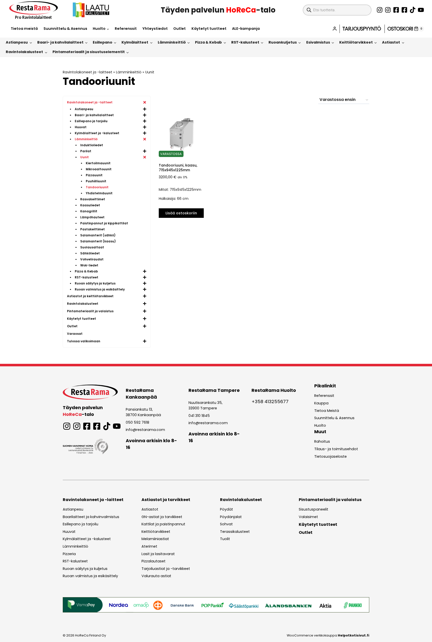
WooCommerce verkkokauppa (328, 635)
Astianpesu (17, 42)
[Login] (334, 28)
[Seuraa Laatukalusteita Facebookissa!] (404, 10)
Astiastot (391, 42)
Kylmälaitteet (135, 42)
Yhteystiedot (155, 28)
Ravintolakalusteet (24, 51)
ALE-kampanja (246, 28)
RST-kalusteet (245, 42)
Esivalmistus (318, 42)
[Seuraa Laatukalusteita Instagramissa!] (388, 10)
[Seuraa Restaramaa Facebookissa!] (396, 10)
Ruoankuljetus (282, 42)
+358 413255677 (270, 401)
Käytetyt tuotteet (209, 28)
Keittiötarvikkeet (356, 42)
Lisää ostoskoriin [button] (181, 213)
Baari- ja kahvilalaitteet (60, 42)
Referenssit (126, 28)
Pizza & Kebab (208, 42)
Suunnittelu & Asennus (65, 28)
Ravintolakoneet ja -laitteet (87, 72)
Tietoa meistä (24, 28)
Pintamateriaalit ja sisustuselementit (88, 51)
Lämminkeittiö (172, 42)
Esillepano (102, 42)
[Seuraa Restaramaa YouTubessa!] (421, 10)
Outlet (179, 28)
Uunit (149, 72)
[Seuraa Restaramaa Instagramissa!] (379, 10)
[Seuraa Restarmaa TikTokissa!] (413, 10)
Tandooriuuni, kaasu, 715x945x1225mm (178, 168)
